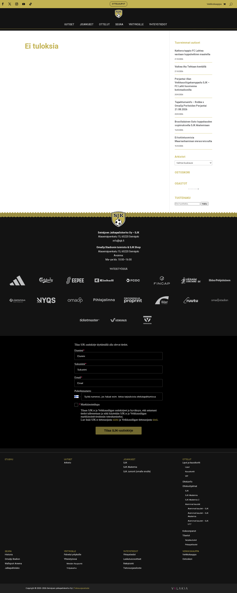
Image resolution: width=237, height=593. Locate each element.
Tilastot (186, 535)
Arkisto (67, 462)
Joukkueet (87, 24)
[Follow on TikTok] (30, 4)
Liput (187, 467)
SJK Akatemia (130, 467)
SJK (125, 462)
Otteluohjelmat (190, 486)
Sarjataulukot (191, 540)
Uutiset (69, 24)
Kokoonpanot (189, 531)
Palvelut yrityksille (72, 554)
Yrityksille (136, 24)
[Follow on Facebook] (3, 4)
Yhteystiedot (158, 24)
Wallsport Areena (13, 563)
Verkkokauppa (214, 4)
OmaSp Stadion (12, 559)
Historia (9, 554)
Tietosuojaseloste (132, 568)
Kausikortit (189, 471)
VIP (186, 476)
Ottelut (104, 24)
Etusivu (9, 459)
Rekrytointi (128, 563)
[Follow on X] (9, 4)
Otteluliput (118, 4)
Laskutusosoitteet (132, 559)
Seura (119, 24)
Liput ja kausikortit (191, 462)
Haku (204, 203)
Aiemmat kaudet (192, 504)
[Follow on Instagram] (16, 4)
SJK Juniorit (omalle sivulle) (137, 471)
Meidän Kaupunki (74, 564)
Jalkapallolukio (12, 568)
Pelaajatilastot (191, 545)
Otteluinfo (187, 482)
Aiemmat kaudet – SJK (198, 509)
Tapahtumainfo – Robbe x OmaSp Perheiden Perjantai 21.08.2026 (191, 106)
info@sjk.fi (118, 240)
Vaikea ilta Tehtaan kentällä (190, 66)
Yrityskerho (72, 568)
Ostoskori (187, 559)
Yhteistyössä (70, 559)
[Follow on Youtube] (23, 4)
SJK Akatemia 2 (192, 500)
